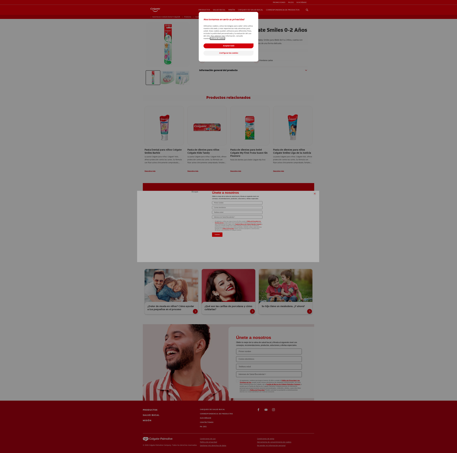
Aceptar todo (228, 46)
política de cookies (217, 38)
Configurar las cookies (228, 53)
